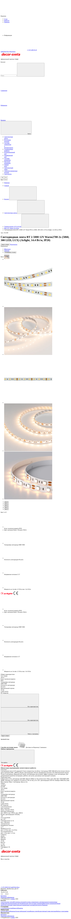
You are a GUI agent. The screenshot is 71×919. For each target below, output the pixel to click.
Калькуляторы (42, 911)
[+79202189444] (14, 872)
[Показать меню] (23, 193)
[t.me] (14, 885)
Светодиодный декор (10, 905)
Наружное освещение (7, 162)
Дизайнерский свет (25, 903)
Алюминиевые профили (8, 150)
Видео (8, 911)
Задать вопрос (5, 244)
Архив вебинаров (20, 911)
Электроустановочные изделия (25, 905)
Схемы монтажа (51, 911)
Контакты (12, 51)
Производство (8, 908)
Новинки (7, 182)
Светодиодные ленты (7, 902)
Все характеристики (32, 706)
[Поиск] (30, 70)
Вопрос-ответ (34, 911)
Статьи (28, 911)
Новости (6, 20)
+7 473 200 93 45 (5, 887)
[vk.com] (40, 872)
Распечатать (13, 244)
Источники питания (7, 140)
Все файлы (4, 762)
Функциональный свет (13, 903)
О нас (6, 19)
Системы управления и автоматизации (36, 902)
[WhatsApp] (14, 50)
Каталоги (3, 911)
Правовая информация (7, 897)
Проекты (6, 22)
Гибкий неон (6, 165)
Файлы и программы (32, 734)
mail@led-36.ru (15, 887)
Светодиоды (8, 174)
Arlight (13, 899)
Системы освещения (7, 159)
